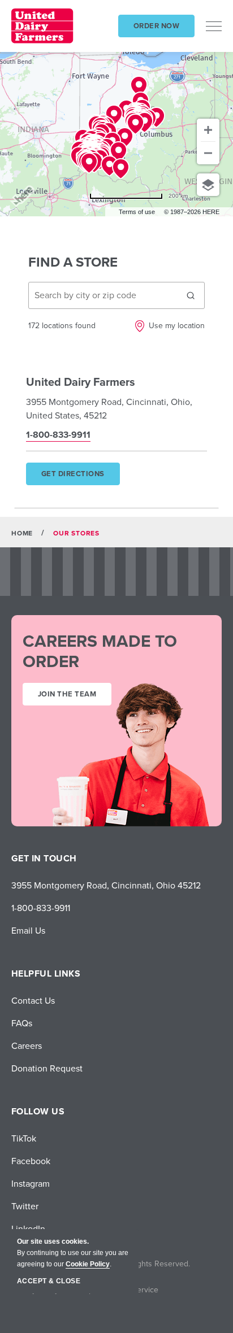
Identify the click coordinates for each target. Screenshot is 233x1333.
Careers (26, 1045)
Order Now (156, 25)
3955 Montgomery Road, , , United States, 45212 (109, 408)
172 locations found (62, 325)
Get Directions (80, 476)
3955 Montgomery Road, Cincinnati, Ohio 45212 (106, 885)
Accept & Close (48, 1281)
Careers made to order (100, 651)
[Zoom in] (208, 130)
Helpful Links (45, 973)
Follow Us (37, 1111)
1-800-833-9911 (40, 907)
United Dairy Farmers (80, 381)
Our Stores (76, 533)
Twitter (24, 1206)
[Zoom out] (208, 153)
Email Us (28, 930)
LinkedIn (28, 1228)
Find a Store (73, 262)
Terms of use (137, 211)
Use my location (177, 325)
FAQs (21, 1023)
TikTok (23, 1138)
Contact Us (33, 1000)
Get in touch (44, 858)
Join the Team (67, 694)
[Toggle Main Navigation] (214, 26)
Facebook (30, 1161)
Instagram (30, 1183)
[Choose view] (208, 184)
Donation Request (47, 1068)
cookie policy (88, 1264)
